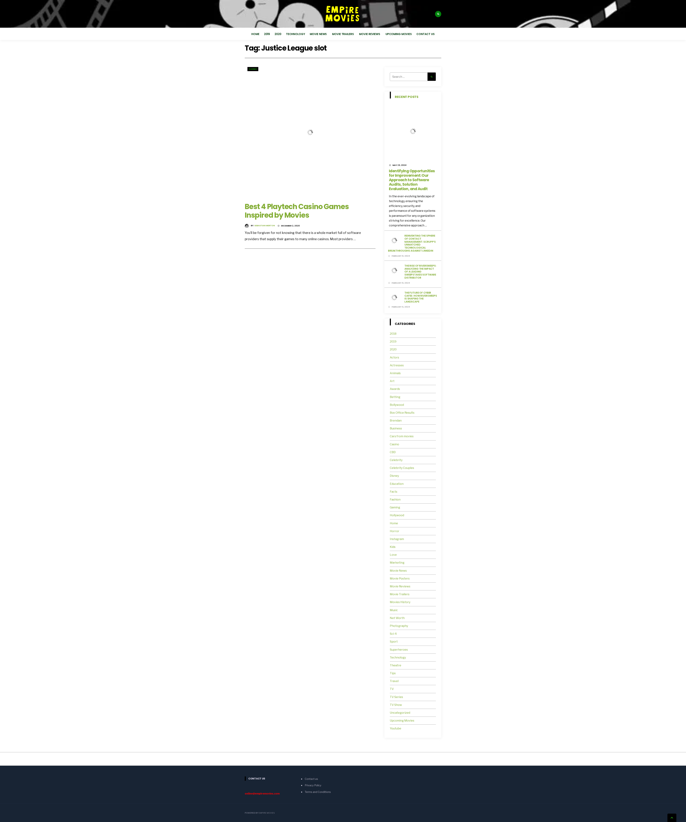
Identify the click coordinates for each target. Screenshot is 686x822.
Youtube (395, 728)
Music (394, 610)
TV (392, 689)
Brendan (396, 420)
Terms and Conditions (318, 792)
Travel (394, 681)
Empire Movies (267, 813)
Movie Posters (400, 578)
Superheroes (399, 649)
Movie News (319, 34)
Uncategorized (400, 712)
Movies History (400, 602)
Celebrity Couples (402, 468)
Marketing (397, 562)
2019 (267, 34)
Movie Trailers (343, 34)
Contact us (425, 34)
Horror (394, 531)
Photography (399, 626)
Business (396, 428)
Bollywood (397, 405)
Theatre (395, 665)
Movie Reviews (370, 34)
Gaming (395, 507)
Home (255, 34)
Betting (395, 397)
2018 (393, 333)
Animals (395, 373)
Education (397, 484)
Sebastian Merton (264, 225)
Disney (394, 475)
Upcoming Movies (399, 34)
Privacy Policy (313, 785)
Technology (295, 34)
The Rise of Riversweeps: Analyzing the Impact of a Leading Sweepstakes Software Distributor (420, 271)
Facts (393, 491)
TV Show (396, 705)
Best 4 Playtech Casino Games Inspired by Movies (297, 211)
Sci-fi (393, 633)
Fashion (395, 499)
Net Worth (397, 618)
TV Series (396, 697)
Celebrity (396, 460)
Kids (393, 547)
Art (392, 381)
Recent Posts (406, 97)
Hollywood (397, 515)
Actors (394, 357)
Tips (393, 673)
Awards (395, 389)
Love (393, 554)
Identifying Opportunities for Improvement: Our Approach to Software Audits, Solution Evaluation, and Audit (412, 179)
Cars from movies (402, 436)
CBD (393, 452)
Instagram (397, 539)
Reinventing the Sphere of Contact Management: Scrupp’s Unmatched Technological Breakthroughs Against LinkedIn (412, 243)
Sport (394, 641)
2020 (278, 34)
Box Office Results (402, 412)
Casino (253, 69)
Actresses (397, 365)
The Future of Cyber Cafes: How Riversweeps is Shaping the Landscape (420, 297)
